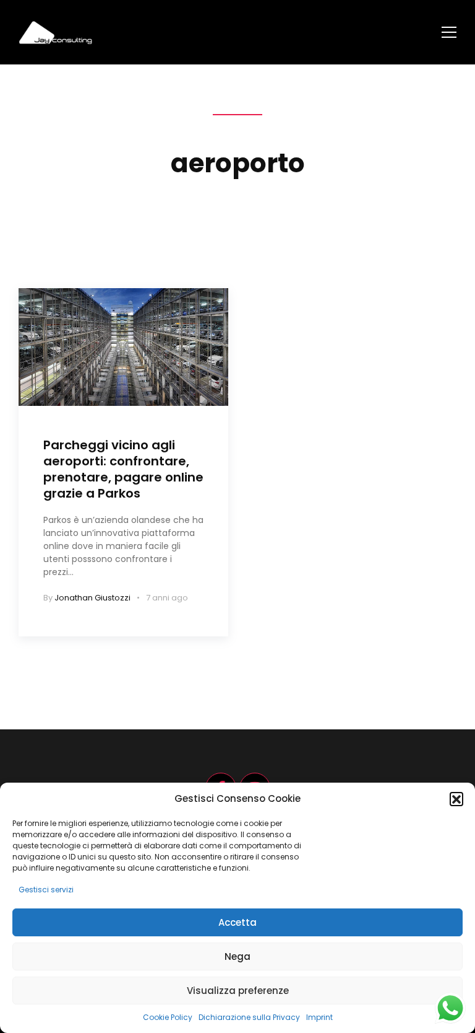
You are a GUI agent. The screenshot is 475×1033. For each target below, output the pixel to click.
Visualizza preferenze (238, 990)
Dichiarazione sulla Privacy (249, 1017)
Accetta (237, 922)
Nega (237, 956)
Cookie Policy (167, 1017)
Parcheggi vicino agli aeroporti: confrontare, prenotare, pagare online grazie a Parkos (123, 469)
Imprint (319, 1017)
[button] (456, 799)
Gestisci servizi (46, 889)
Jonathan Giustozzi (92, 598)
